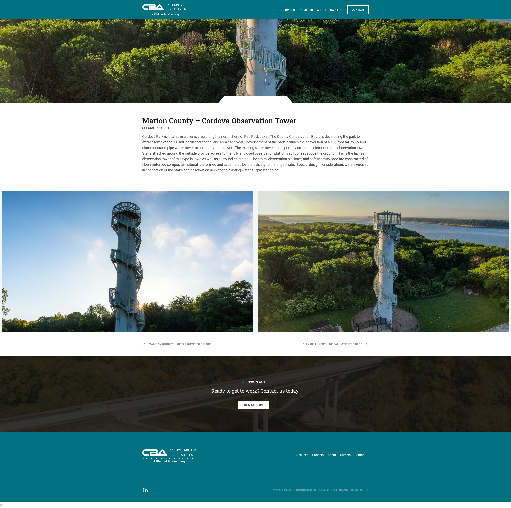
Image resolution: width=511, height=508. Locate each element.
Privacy (343, 490)
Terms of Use (327, 490)
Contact (360, 455)
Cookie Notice (359, 490)
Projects (318, 455)
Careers (345, 455)
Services (302, 455)
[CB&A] (165, 7)
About (332, 455)
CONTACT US (253, 405)
